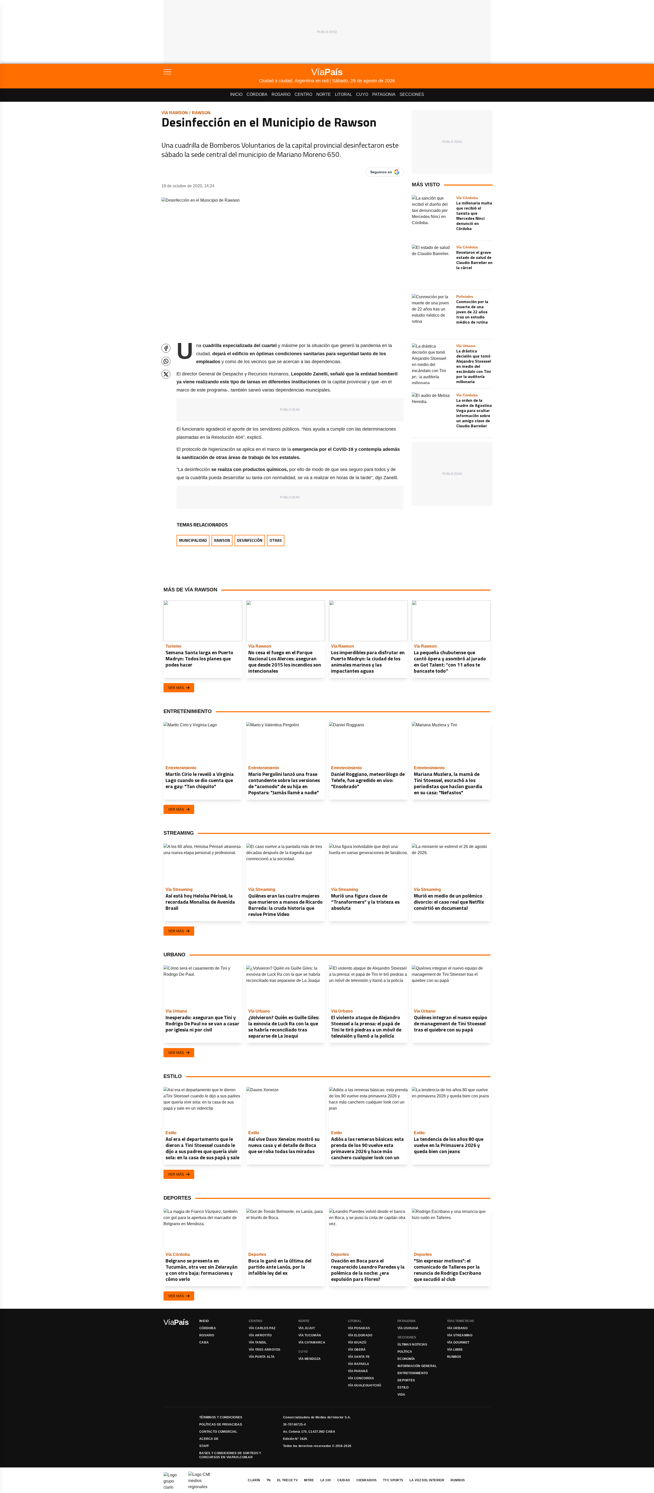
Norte (323, 94)
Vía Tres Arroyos (265, 1349)
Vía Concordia (361, 1378)
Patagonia (383, 94)
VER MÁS (176, 688)
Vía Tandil (257, 1342)
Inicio (236, 94)
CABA (204, 1342)
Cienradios (366, 1480)
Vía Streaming (459, 1335)
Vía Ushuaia (408, 1328)
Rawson (201, 113)
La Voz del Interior (427, 1480)
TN (268, 1480)
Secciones (412, 94)
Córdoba (257, 94)
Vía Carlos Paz (262, 1328)
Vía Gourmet (458, 1342)
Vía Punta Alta (262, 1357)
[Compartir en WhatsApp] (165, 361)
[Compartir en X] (165, 374)
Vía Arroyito (260, 1335)
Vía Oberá (357, 1349)
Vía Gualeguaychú (364, 1385)
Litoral (343, 94)
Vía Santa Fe (359, 1357)
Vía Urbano (457, 1328)
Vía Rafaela (358, 1364)
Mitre (309, 1480)
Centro (303, 94)
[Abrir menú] (211, 72)
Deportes (406, 1380)
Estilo (403, 1387)
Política (405, 1351)
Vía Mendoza (309, 1359)
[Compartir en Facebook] (165, 348)
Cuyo (362, 94)
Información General (417, 1366)
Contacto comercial (218, 1431)
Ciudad (343, 1480)
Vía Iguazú (357, 1342)
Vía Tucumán (309, 1335)
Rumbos (454, 1357)
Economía (406, 1359)
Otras (276, 540)
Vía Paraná (358, 1371)
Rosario (281, 94)
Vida (401, 1394)
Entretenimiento (413, 1373)
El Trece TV (287, 1480)
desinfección (249, 540)
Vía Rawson (174, 113)
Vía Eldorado (360, 1335)
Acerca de (209, 1439)
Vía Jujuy (306, 1328)
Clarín (254, 1480)
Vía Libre (455, 1349)
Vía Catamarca (311, 1342)
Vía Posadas (359, 1328)
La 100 (325, 1480)
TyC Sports (393, 1480)
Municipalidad (193, 540)
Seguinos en (381, 172)
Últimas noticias (412, 1344)
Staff (204, 1446)
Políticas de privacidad (220, 1424)
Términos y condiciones (220, 1417)
